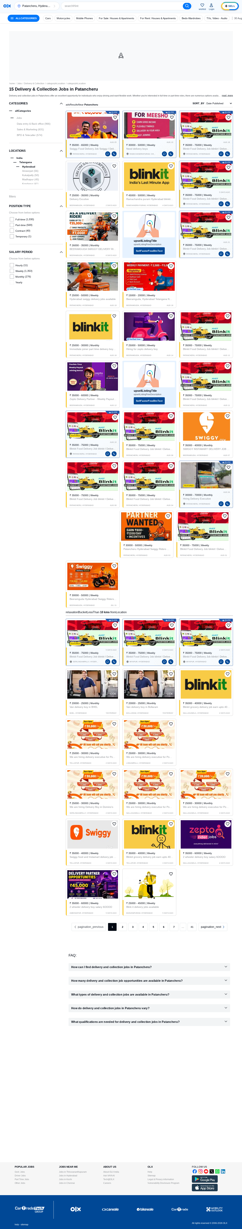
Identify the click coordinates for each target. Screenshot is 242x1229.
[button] (54, 6)
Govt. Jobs (20, 1172)
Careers (107, 1183)
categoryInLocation (56, 83)
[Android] (205, 1182)
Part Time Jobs (22, 1179)
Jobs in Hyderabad (68, 1175)
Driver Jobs (20, 1175)
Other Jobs (20, 1183)
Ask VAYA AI (109, 1175)
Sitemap (152, 1175)
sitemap (24, 1224)
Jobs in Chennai (67, 1183)
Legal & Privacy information (161, 1179)
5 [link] (153, 927)
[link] (213, 927)
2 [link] (122, 927)
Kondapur (30, 183)
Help (150, 1172)
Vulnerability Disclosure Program (163, 1183)
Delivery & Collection (34, 83)
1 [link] (112, 927)
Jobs (19, 83)
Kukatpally (30, 175)
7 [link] (174, 927)
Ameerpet (30, 170)
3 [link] (133, 927)
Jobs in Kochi (65, 1179)
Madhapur (30, 179)
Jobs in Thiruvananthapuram (73, 1172)
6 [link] (163, 927)
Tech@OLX (108, 1179)
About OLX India (111, 1172)
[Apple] (205, 1190)
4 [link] (143, 927)
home (12, 83)
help (17, 1224)
